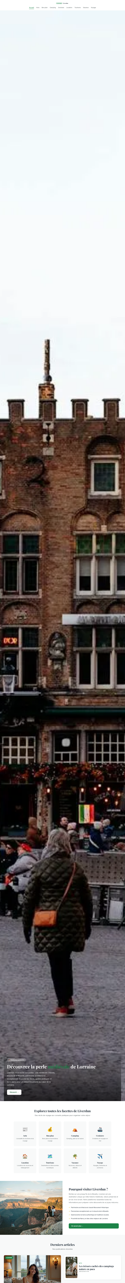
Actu (37, 7)
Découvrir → (14, 1092)
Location (69, 7)
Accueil (31, 7)
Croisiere (61, 7)
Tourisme (78, 7)
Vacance (86, 7)
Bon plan (44, 7)
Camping (53, 7)
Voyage (93, 7)
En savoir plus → (77, 1226)
